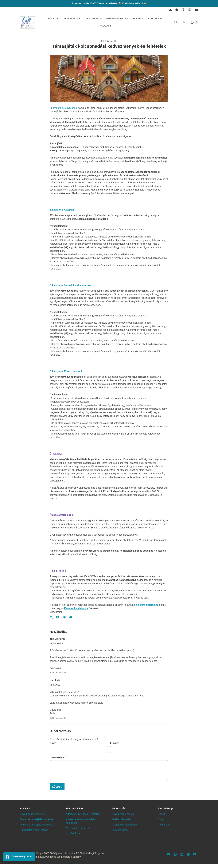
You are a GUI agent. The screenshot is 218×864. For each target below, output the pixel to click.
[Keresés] (176, 22)
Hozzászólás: (58, 757)
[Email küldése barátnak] (70, 617)
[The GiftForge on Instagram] (183, 10)
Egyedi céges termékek (32, 814)
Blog (160, 819)
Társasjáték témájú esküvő (34, 830)
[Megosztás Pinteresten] (64, 617)
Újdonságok (72, 18)
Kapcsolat (155, 18)
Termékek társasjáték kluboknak (37, 824)
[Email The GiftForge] (170, 10)
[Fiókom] (184, 22)
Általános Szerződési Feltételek (82, 814)
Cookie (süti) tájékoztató (78, 828)
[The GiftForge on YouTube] (196, 10)
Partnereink (164, 824)
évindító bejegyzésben (65, 108)
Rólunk (138, 18)
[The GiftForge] (27, 22)
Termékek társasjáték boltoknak (36, 819)
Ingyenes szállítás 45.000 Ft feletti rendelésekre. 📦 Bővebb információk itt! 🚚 (109, 3)
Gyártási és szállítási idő (124, 824)
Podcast (105, 25)
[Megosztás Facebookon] (57, 617)
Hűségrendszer (117, 18)
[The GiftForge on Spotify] (190, 10)
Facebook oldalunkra (76, 608)
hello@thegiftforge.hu (146, 605)
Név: (53, 743)
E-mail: (114, 743)
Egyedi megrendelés (123, 814)
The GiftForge (35, 853)
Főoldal (53, 18)
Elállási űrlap (73, 833)
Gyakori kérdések (121, 819)
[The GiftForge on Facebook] (177, 10)
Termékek (92, 18)
